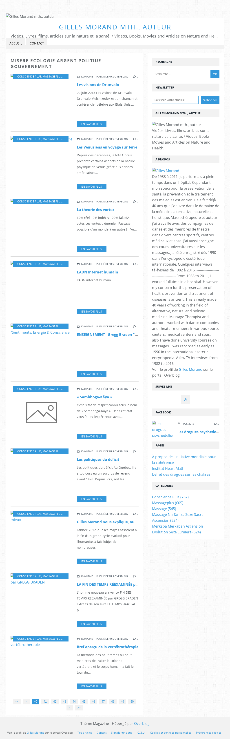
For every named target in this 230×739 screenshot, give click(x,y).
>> (79, 707)
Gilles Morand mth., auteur (115, 26)
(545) (164, 508)
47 (103, 701)
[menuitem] (15, 43)
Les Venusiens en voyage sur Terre (107, 147)
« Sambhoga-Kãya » (94, 397)
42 (54, 701)
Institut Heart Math (168, 468)
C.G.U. (141, 733)
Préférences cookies (208, 733)
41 (45, 701)
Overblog (142, 723)
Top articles (84, 733)
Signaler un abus (122, 733)
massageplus (52, 76)
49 (122, 701)
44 (74, 701)
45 (83, 701)
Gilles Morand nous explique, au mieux (112, 521)
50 (132, 701)
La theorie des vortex (95, 209)
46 (93, 701)
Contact (37, 43)
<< (17, 701)
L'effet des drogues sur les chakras (181, 474)
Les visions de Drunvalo (98, 84)
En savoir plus (91, 124)
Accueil (15, 43)
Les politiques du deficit (98, 459)
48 (112, 701)
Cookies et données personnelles (170, 733)
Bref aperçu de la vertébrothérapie (107, 646)
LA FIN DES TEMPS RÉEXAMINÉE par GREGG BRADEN (123, 584)
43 (64, 701)
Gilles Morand (190, 369)
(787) (170, 497)
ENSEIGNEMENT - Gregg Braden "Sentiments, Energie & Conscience (136, 334)
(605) (167, 502)
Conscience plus (29, 76)
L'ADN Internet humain (97, 272)
